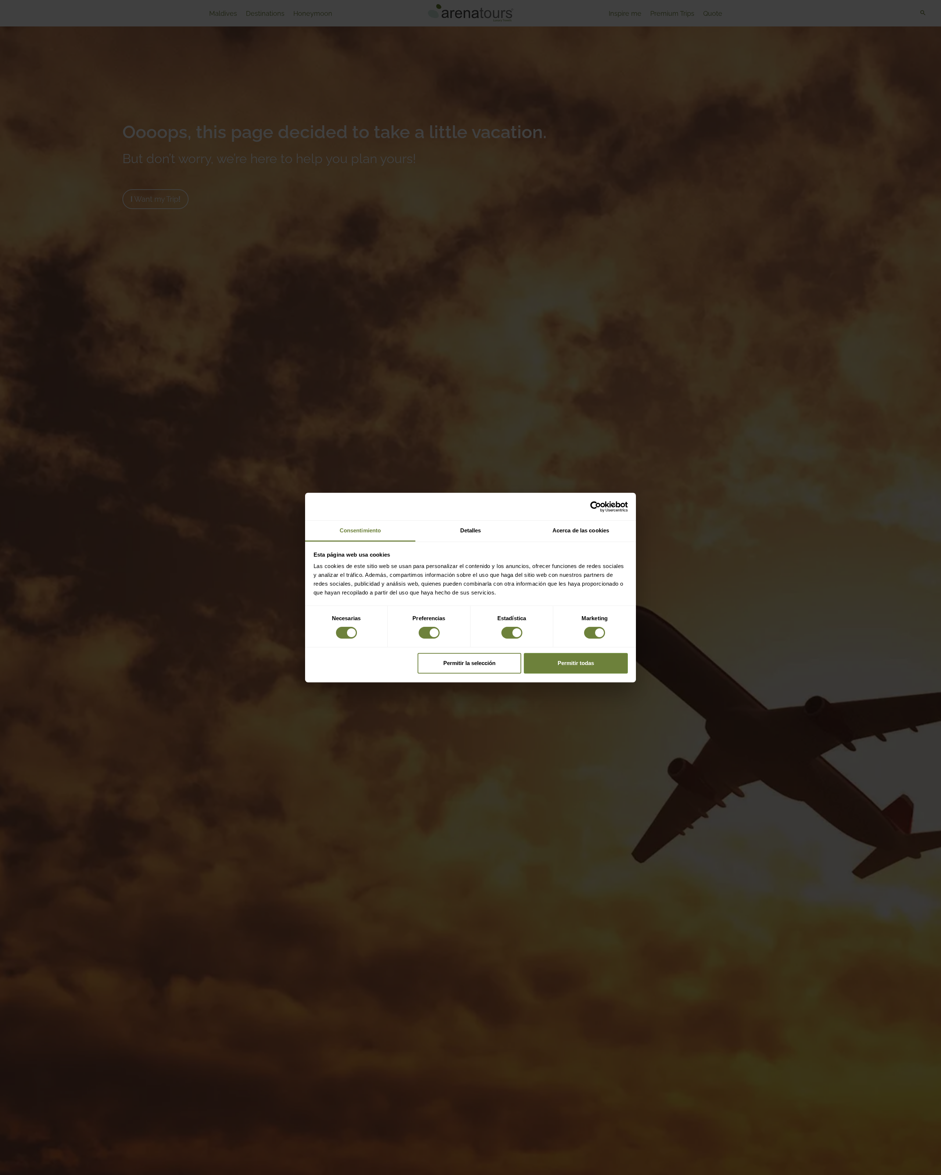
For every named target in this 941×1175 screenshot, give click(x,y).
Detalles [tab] (470, 530)
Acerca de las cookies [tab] (580, 530)
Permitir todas (576, 663)
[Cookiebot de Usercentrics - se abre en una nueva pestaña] (595, 506)
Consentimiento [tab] (360, 530)
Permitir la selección (469, 663)
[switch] (429, 633)
